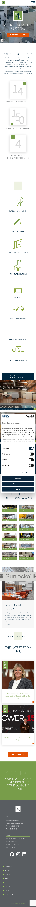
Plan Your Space (18, 35)
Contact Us (9, 894)
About (7, 878)
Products (8, 866)
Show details (26, 473)
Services (8, 870)
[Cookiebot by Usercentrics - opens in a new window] (26, 416)
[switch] (31, 453)
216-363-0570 (15, 826)
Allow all (18, 478)
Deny (18, 489)
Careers (8, 886)
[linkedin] (24, 854)
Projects (8, 874)
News (7, 890)
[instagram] (18, 854)
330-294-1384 (15, 844)
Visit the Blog (18, 754)
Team (7, 882)
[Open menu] (33, 2)
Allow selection (18, 484)
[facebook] (12, 854)
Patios (5, 510)
